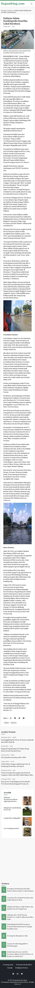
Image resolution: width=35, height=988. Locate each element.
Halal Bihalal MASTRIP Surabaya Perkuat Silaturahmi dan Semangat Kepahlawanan (19, 926)
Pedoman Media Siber (24, 965)
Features (10, 10)
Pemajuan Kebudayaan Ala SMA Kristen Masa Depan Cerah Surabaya (20, 890)
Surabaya (13, 723)
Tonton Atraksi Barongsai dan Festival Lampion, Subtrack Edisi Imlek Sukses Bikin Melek (17, 774)
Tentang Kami (8, 965)
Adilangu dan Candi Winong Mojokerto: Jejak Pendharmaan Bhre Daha (20, 917)
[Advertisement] (17, 861)
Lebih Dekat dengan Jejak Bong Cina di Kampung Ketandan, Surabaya (15, 765)
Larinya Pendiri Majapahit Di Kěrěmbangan (17, 945)
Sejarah (6, 723)
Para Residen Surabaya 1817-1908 (13, 757)
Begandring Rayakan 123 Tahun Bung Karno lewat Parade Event (15, 750)
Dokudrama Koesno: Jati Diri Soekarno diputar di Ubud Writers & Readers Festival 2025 (20, 954)
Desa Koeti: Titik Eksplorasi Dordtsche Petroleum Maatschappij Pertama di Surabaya (15, 783)
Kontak (10, 968)
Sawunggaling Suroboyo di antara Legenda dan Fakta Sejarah (17, 741)
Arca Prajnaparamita (11, 828)
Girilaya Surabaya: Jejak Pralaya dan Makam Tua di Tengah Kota (20, 908)
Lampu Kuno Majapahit (12, 818)
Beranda (3, 10)
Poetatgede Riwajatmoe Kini (17, 936)
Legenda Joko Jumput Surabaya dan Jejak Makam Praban (20, 899)
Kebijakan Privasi (21, 968)
